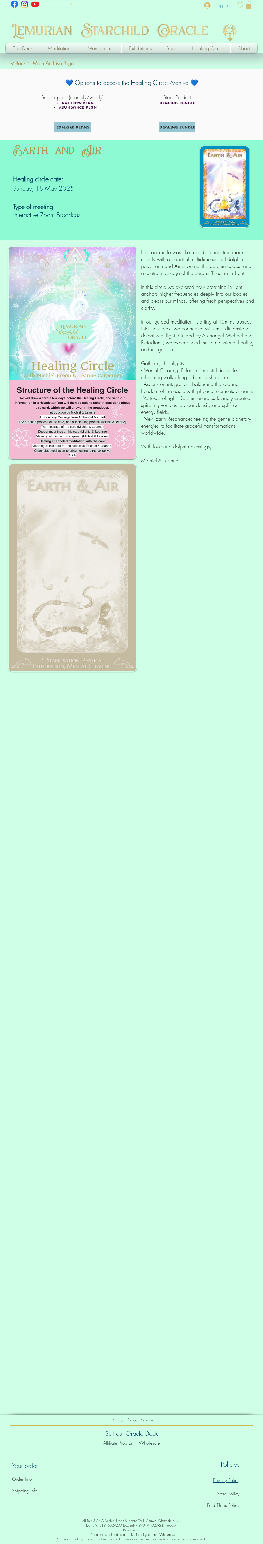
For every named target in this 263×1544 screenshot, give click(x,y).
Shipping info (24, 1490)
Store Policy (228, 1494)
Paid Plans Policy (223, 1505)
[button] (248, 5)
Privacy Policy (226, 1480)
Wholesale (149, 1443)
